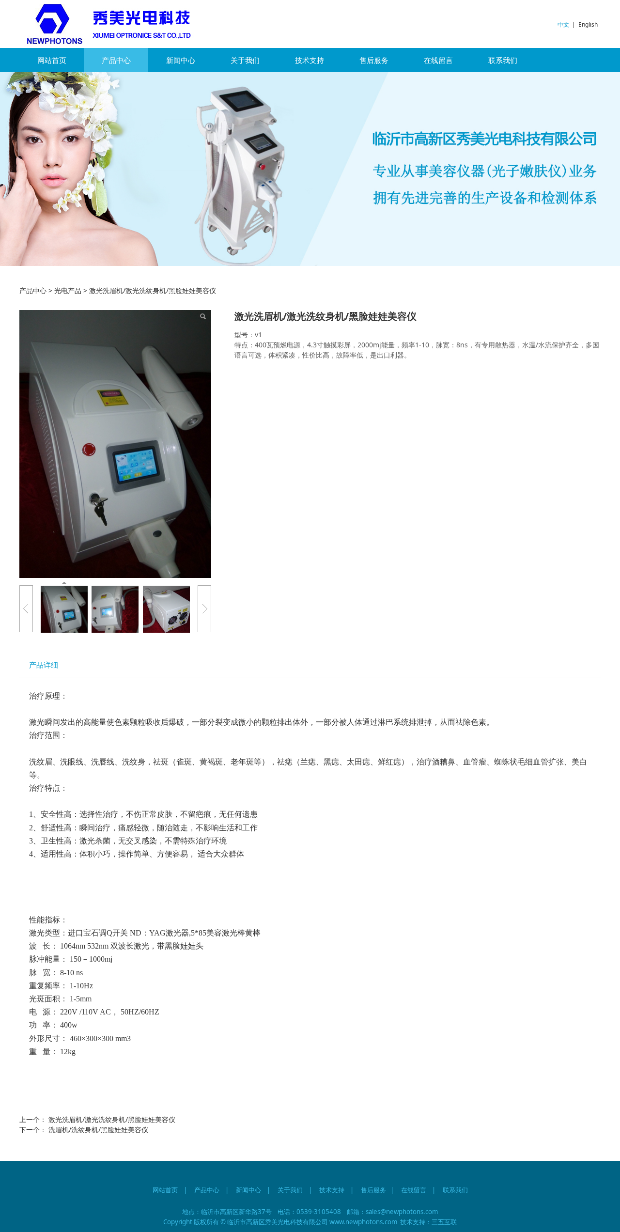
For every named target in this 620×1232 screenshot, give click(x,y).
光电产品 (67, 290)
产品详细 (43, 665)
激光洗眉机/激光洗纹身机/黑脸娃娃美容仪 (111, 1119)
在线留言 (438, 60)
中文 (563, 24)
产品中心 (116, 60)
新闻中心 (180, 60)
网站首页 (51, 60)
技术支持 (309, 60)
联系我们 (502, 60)
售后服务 (373, 60)
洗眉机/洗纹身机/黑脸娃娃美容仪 (98, 1129)
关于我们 (245, 60)
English (588, 24)
